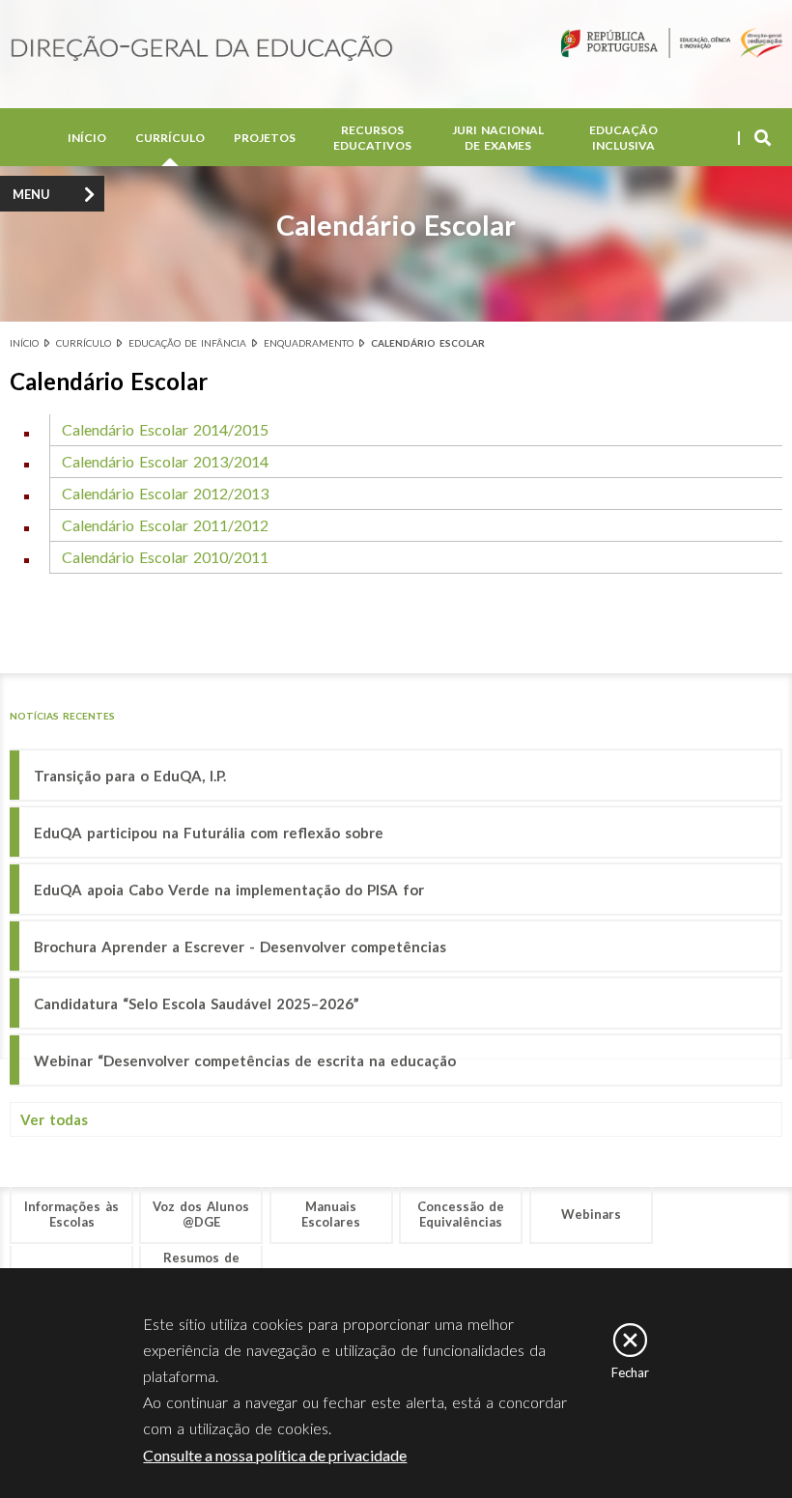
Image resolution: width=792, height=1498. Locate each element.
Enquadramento (309, 343)
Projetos (265, 137)
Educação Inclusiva (623, 138)
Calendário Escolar (428, 343)
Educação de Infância (187, 343)
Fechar (630, 1372)
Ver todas (54, 1119)
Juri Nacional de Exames (498, 138)
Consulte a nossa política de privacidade (275, 1455)
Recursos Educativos (372, 138)
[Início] (202, 49)
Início (87, 137)
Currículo (170, 137)
